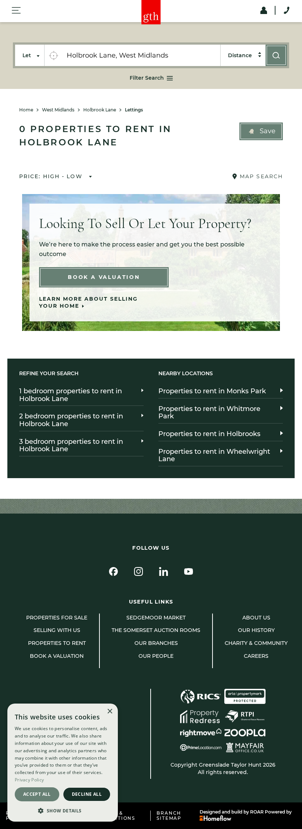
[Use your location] (53, 55)
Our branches (156, 643)
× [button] (109, 711)
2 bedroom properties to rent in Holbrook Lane (71, 420)
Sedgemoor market (156, 617)
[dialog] (62, 763)
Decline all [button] (87, 794)
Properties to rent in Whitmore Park (209, 413)
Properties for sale (56, 617)
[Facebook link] (113, 571)
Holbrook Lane (99, 110)
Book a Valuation (104, 277)
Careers (256, 656)
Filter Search (147, 78)
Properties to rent (57, 643)
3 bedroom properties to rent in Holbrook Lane (71, 445)
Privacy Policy (29, 780)
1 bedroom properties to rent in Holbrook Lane (70, 395)
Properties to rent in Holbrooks (209, 434)
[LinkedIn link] (163, 571)
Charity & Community (256, 643)
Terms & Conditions (117, 816)
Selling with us (57, 630)
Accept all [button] (37, 794)
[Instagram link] (138, 571)
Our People (155, 656)
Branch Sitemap (169, 816)
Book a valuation (57, 656)
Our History (256, 630)
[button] (261, 131)
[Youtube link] (188, 571)
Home (26, 110)
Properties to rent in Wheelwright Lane (214, 455)
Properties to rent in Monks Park (212, 391)
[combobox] (141, 55)
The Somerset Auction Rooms (156, 630)
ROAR (257, 812)
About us (256, 617)
